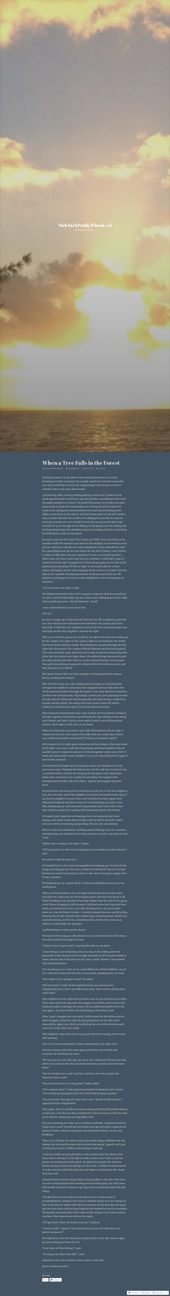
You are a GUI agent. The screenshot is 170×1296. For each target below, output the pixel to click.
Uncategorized (73, 468)
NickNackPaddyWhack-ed (85, 225)
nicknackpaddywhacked (54, 468)
